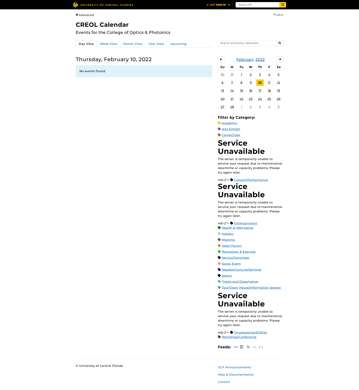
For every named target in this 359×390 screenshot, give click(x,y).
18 (269, 90)
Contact (224, 382)
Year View (156, 44)
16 (250, 90)
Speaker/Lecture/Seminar (242, 269)
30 (222, 74)
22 (241, 99)
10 (260, 82)
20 (223, 99)
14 (232, 90)
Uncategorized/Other (250, 332)
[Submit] (282, 4)
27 (222, 107)
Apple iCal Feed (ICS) (235, 347)
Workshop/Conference (239, 337)
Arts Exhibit (231, 129)
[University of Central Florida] (103, 4)
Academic (229, 123)
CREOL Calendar (102, 24)
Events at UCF (86, 14)
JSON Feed (261, 347)
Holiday (228, 234)
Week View (108, 44)
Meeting (228, 240)
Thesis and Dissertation (240, 281)
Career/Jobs (231, 135)
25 (269, 99)
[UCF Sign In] (218, 5)
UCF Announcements (234, 367)
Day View (86, 44)
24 (260, 99)
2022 (260, 59)
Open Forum (232, 246)
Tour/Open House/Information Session (251, 287)
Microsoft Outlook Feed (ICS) (242, 347)
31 (232, 74)
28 (232, 107)
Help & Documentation (236, 374)
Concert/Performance (251, 180)
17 (259, 90)
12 (278, 82)
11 (269, 82)
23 (250, 99)
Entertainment (245, 223)
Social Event (231, 263)
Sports (227, 275)
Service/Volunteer (235, 258)
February (245, 59)
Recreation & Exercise (239, 252)
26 (278, 99)
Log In (279, 14)
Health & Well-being (237, 228)
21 (232, 99)
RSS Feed (248, 347)
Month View (132, 44)
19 (278, 90)
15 (241, 90)
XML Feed (254, 347)
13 (222, 90)
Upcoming (178, 44)
